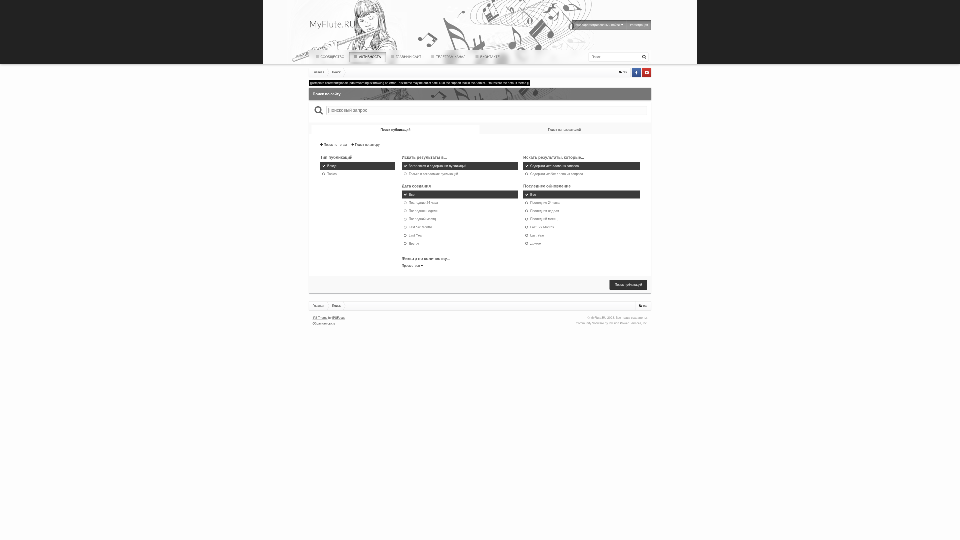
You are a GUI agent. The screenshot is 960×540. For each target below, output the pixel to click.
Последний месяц (422, 219)
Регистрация (639, 25)
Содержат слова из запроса (554, 166)
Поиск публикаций (628, 284)
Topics (332, 174)
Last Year (415, 235)
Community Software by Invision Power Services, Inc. (612, 323)
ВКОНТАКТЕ (489, 57)
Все (411, 194)
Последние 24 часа (423, 202)
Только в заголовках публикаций (433, 174)
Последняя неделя (423, 210)
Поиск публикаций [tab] (395, 130)
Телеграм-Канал (450, 57)
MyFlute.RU (598, 318)
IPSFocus (338, 318)
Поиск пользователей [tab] (564, 130)
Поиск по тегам (335, 144)
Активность (369, 57)
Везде (331, 166)
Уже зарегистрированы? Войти (598, 25)
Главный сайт (408, 57)
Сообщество (332, 57)
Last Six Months (420, 227)
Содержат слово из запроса (556, 174)
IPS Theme (320, 318)
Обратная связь (323, 323)
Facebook (636, 72)
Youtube (646, 72)
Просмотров (411, 266)
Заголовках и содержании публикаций (437, 166)
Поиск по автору (367, 144)
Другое (414, 243)
